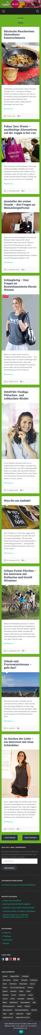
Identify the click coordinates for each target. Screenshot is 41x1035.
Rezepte (6, 943)
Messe (5, 1002)
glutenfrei (13, 991)
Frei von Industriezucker (17, 987)
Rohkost (27, 1006)
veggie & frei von (8, 1017)
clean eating (6, 980)
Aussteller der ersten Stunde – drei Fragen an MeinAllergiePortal (19, 204)
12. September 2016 (13, 651)
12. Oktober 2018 (12, 490)
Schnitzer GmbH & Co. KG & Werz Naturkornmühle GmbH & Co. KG (15, 916)
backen (5, 976)
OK (21, 1032)
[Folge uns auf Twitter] (6, 959)
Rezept (20, 1006)
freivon (5, 987)
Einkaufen (24, 980)
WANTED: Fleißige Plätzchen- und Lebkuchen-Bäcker (16, 395)
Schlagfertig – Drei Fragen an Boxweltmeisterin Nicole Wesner (20, 285)
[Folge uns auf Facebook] (3, 959)
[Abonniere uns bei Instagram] (18, 959)
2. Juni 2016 (10, 829)
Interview (5, 995)
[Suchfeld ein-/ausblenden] (37, 11)
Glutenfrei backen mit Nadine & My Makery (19, 911)
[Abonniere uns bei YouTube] (14, 959)
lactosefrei (21, 999)
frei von (32, 984)
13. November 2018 (13, 270)
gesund (5, 991)
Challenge (7, 936)
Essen (4, 984)
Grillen (21, 991)
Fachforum (13, 984)
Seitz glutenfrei (7, 1010)
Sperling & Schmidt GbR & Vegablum (17, 904)
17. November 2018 (13, 191)
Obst (34, 1002)
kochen (13, 995)
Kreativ (30, 995)
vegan (11, 1014)
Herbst (28, 991)
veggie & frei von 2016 (22, 1017)
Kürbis (13, 999)
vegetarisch (19, 1014)
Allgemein (7, 933)
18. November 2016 (13, 560)
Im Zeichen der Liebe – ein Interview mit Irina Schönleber (18, 742)
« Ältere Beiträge (9, 838)
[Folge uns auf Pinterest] (10, 959)
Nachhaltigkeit (25, 1002)
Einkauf (15, 980)
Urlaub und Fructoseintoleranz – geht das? (17, 664)
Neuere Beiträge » (31, 838)
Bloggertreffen (14, 976)
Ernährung (33, 980)
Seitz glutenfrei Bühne (21, 1010)
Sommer (34, 1010)
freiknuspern (23, 984)
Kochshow (22, 995)
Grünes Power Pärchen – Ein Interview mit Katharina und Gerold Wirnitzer (20, 575)
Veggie (28, 1014)
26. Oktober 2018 (12, 381)
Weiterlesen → (9, 109)
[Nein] (38, 1028)
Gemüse (30, 987)
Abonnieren (9, 868)
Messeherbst (14, 1002)
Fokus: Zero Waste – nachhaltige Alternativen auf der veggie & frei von (20, 129)
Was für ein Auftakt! (17, 500)
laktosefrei (30, 999)
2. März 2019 (11, 116)
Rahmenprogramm (9, 1006)
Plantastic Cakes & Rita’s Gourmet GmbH (18, 908)
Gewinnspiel (7, 940)
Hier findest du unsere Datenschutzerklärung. (19, 885)
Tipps (4, 1014)
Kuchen (5, 999)
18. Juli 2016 (11, 728)
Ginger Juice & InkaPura (12, 901)
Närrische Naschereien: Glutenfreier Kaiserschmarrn (19, 34)
